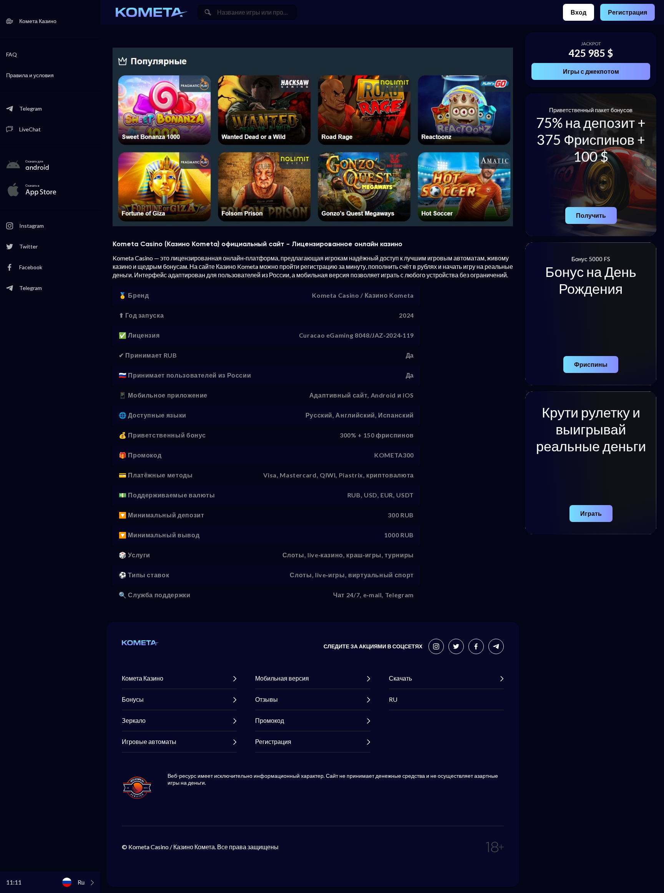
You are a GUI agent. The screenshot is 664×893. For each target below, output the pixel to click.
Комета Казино (142, 678)
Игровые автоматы (149, 741)
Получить (591, 215)
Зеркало (134, 720)
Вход (578, 12)
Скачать (400, 678)
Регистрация (627, 12)
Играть (591, 513)
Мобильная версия (282, 678)
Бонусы (133, 699)
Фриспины (591, 364)
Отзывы (266, 699)
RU (393, 699)
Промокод (269, 720)
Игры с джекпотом (591, 71)
